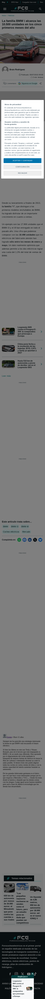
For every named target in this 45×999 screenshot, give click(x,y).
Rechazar (22, 173)
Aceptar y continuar (22, 160)
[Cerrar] (32, 973)
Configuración (23, 167)
